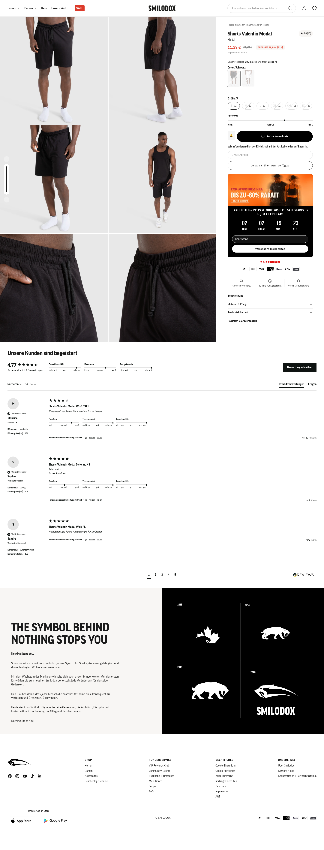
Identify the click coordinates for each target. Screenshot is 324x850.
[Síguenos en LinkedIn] (40, 776)
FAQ (151, 791)
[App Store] (23, 820)
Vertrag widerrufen (226, 781)
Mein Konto (155, 781)
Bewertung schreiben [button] (299, 367)
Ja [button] (86, 437)
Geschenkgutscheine (96, 781)
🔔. (231, 135)
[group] (27, 365)
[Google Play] (55, 820)
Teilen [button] (99, 437)
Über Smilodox (286, 765)
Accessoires (91, 776)
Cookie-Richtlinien (225, 771)
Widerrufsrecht (224, 776)
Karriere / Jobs (286, 771)
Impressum (221, 791)
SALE (79, 8)
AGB (217, 796)
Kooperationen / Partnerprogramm (297, 776)
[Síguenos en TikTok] (32, 776)
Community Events (159, 771)
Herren (12, 8)
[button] (149, 575)
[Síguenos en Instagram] (17, 776)
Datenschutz (222, 786)
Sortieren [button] (13, 384)
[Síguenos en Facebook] (10, 776)
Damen (28, 8)
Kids (44, 8)
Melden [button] (92, 437)
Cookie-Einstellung (225, 765)
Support (153, 786)
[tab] (291, 385)
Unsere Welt (59, 8)
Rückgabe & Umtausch (161, 776)
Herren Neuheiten (236, 25)
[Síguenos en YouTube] (24, 776)
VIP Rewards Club (159, 765)
